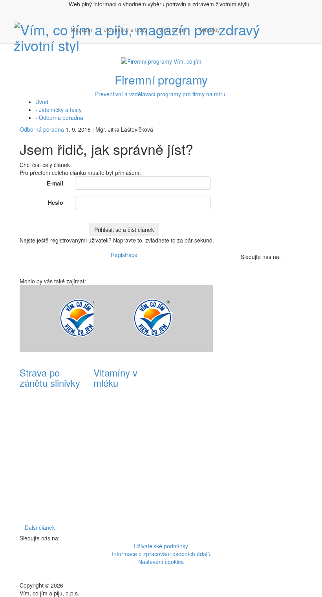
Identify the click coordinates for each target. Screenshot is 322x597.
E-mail (55, 183)
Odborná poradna (61, 117)
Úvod (41, 102)
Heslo (55, 202)
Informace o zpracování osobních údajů (161, 554)
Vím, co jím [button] (173, 29)
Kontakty (209, 29)
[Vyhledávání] (232, 37)
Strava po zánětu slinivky (50, 377)
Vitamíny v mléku (115, 377)
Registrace (124, 255)
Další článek (40, 527)
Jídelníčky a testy (125, 29)
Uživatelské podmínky (161, 546)
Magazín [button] (81, 29)
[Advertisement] (198, 403)
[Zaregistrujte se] (232, 25)
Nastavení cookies (161, 562)
